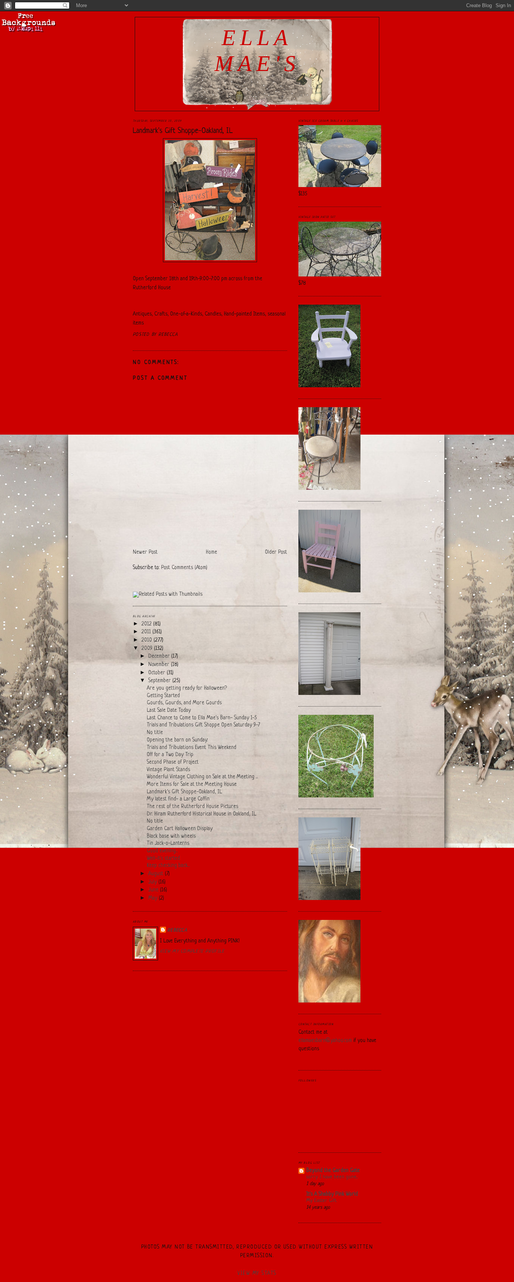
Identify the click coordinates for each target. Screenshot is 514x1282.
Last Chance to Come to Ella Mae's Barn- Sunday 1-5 (202, 718)
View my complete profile (192, 951)
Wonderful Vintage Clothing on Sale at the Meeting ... (202, 777)
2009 (147, 648)
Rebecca (177, 930)
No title (155, 732)
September (160, 681)
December (159, 656)
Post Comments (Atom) (184, 568)
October (157, 673)
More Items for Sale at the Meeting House (192, 784)
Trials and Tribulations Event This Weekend (191, 747)
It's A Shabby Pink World (332, 1194)
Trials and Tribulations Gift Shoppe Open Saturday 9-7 (203, 725)
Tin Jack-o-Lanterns (168, 843)
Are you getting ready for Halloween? (187, 688)
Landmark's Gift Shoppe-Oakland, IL (183, 131)
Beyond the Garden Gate (333, 1170)
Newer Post (145, 552)
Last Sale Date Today (169, 710)
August (156, 874)
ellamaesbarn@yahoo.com (325, 1040)
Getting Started (163, 696)
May (153, 898)
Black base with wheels (171, 836)
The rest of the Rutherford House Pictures (192, 806)
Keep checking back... (168, 865)
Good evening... (162, 851)
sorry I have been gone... (331, 1177)
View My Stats (256, 1273)
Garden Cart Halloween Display (180, 829)
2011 (146, 632)
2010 (147, 640)
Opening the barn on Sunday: (177, 740)
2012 (147, 624)
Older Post (276, 552)
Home (211, 552)
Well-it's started (163, 858)
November (159, 664)
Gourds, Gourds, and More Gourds (184, 703)
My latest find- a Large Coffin (178, 799)
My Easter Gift (321, 1200)
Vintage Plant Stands (168, 770)
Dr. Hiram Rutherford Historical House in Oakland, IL (201, 814)
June (154, 890)
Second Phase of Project (173, 762)
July (153, 882)
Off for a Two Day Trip (170, 755)
